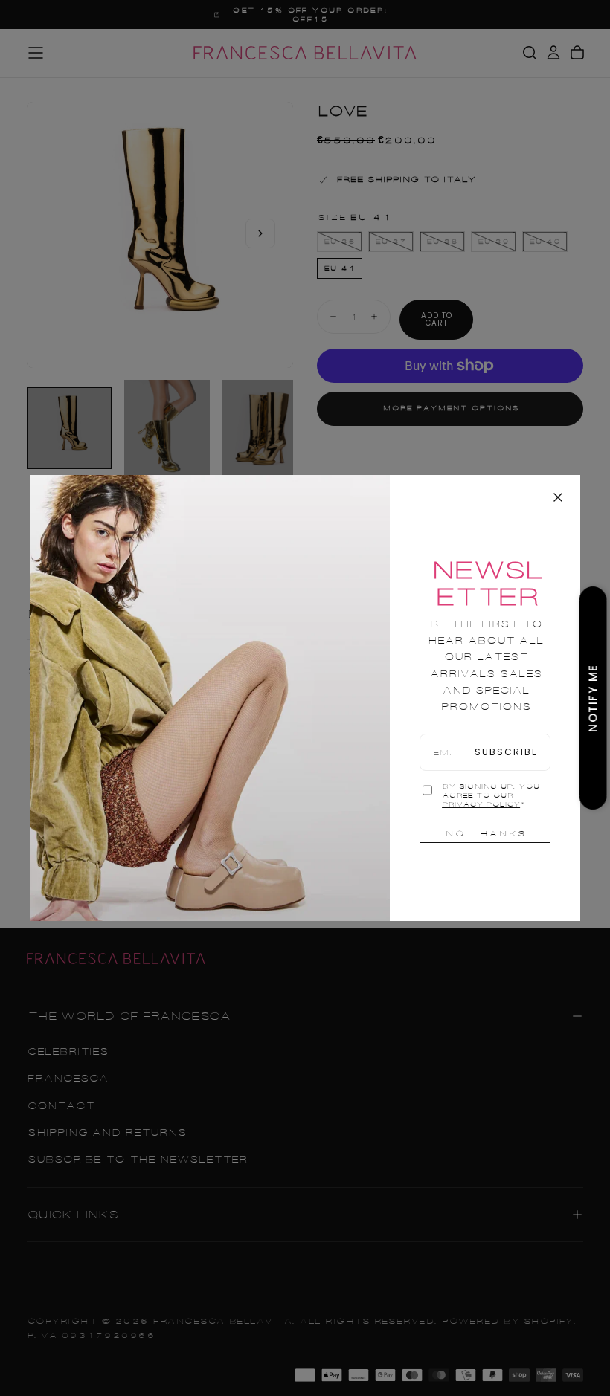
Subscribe (506, 752)
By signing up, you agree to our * (490, 795)
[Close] (558, 497)
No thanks (485, 833)
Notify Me (593, 698)
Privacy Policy (481, 804)
